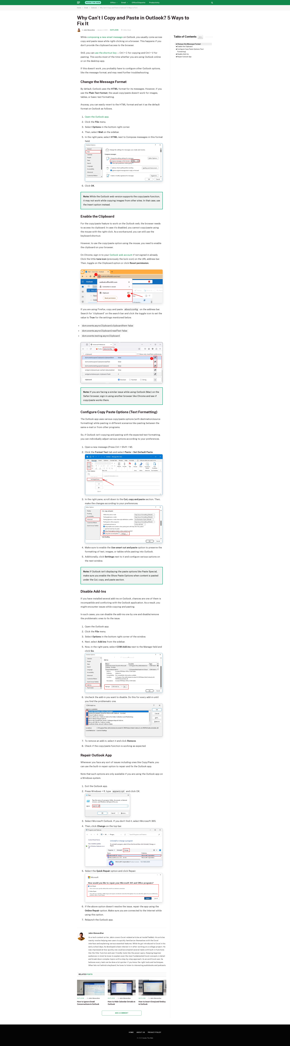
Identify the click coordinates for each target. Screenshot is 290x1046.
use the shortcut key (105, 53)
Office (113, 3)
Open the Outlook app (97, 116)
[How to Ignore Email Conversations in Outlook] (91, 987)
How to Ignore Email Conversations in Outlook (88, 1003)
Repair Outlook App (184, 57)
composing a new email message (105, 37)
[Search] (212, 2)
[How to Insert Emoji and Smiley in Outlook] (152, 987)
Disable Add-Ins (183, 54)
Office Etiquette (138, 3)
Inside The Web (148, 1038)
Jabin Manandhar (89, 30)
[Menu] (78, 2)
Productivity (154, 3)
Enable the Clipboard (185, 46)
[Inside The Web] (93, 2)
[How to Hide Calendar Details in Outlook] (121, 987)
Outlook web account (121, 255)
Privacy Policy (154, 1032)
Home (131, 1032)
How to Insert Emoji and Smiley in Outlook (152, 1003)
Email (123, 3)
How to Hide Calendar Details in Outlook (121, 1003)
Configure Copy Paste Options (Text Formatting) (190, 50)
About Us (141, 1032)
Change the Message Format (189, 44)
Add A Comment (121, 1013)
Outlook (114, 30)
